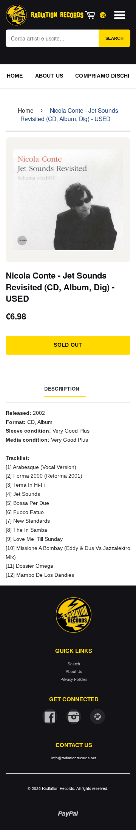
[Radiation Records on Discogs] (97, 716)
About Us (74, 671)
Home (26, 110)
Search (114, 38)
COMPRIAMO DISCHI (102, 76)
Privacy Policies (73, 679)
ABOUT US (49, 76)
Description (61, 388)
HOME (15, 76)
